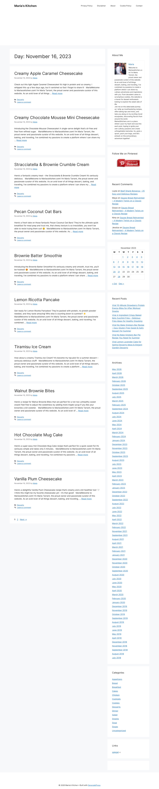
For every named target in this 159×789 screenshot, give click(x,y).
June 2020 (117, 583)
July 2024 (116, 417)
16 (128, 267)
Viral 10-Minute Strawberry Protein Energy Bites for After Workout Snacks (128, 308)
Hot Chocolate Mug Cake (38, 434)
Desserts (20, 100)
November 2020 (119, 563)
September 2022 (120, 500)
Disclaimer (101, 6)
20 (114, 272)
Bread (115, 683)
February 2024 (119, 436)
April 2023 (117, 476)
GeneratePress (94, 785)
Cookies (116, 703)
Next (23, 519)
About (112, 6)
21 (119, 272)
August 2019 (118, 622)
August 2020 (118, 575)
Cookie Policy (125, 6)
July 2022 (116, 507)
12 (142, 262)
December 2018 (119, 642)
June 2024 (117, 421)
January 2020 (118, 602)
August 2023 (118, 460)
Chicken (116, 695)
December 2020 (119, 559)
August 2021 (118, 539)
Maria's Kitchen (25, 6)
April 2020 (117, 590)
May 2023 (117, 472)
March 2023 (117, 480)
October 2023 (118, 452)
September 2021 (120, 535)
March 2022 (117, 523)
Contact (139, 6)
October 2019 (118, 614)
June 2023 (117, 468)
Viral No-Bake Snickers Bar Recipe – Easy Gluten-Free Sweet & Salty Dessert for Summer (128, 328)
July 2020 (116, 579)
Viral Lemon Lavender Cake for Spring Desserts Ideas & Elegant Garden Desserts (127, 345)
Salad (114, 715)
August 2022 (118, 504)
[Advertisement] (79, 29)
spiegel (115, 752)
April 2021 (116, 543)
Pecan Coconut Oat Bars (38, 211)
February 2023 (119, 484)
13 (114, 267)
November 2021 (119, 531)
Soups (115, 727)
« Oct (114, 284)
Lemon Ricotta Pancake (36, 299)
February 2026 (119, 381)
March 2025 (117, 401)
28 (119, 277)
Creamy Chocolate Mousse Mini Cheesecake (56, 117)
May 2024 (117, 424)
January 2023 (118, 488)
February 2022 (119, 527)
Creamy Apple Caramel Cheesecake (48, 73)
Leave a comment (24, 102)
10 (133, 262)
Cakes (115, 691)
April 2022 (117, 519)
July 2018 (116, 658)
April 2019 (117, 638)
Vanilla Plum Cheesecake (38, 478)
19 (142, 267)
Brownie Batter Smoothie (38, 255)
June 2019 (117, 630)
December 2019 (119, 606)
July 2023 (116, 464)
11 (137, 262)
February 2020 (119, 598)
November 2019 (119, 610)
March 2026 (117, 377)
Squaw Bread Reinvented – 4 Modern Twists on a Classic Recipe (128, 201)
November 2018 (119, 646)
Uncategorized (119, 730)
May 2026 (117, 369)
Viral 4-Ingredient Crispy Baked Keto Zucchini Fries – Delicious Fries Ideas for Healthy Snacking (127, 318)
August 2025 (118, 393)
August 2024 (118, 413)
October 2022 (118, 496)
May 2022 (116, 515)
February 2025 (119, 405)
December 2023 (119, 444)
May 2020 (117, 587)
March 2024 (117, 432)
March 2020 (117, 594)
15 (123, 267)
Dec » (121, 284)
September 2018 (120, 650)
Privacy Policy (86, 6)
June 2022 (117, 511)
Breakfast (116, 687)
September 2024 (120, 409)
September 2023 (120, 456)
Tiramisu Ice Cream (32, 346)
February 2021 (118, 551)
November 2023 (119, 448)
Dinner (115, 711)
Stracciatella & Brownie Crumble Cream (51, 164)
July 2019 (116, 626)
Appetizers (117, 679)
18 (137, 267)
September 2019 (120, 618)
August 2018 (118, 654)
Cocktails (116, 699)
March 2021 (117, 547)
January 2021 (118, 555)
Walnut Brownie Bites (34, 390)
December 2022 (119, 492)
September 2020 (120, 571)
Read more (57, 93)
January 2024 (118, 440)
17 (133, 267)
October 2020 (118, 567)
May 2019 (116, 634)
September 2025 (120, 389)
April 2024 (117, 428)
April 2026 (117, 373)
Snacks (115, 719)
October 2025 (118, 385)
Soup (114, 723)
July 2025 (116, 397)
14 (119, 267)
